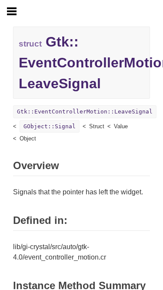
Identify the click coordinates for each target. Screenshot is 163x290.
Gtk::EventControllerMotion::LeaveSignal (85, 111)
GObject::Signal (49, 126)
